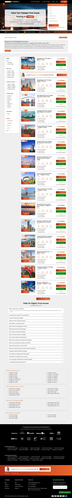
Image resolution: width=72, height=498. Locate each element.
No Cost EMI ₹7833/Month (61, 293)
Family (9, 100)
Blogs (53, 1)
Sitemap (16, 488)
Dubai (9, 113)
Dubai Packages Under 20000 (53, 402)
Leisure (9, 105)
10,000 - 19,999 (11, 71)
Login (57, 1)
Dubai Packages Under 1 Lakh (53, 405)
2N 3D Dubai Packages (13, 415)
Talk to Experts (65, 492)
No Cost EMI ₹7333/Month (61, 262)
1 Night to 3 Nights (11, 84)
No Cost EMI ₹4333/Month (61, 91)
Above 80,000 (10, 77)
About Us (7, 484)
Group (9, 102)
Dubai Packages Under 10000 (15, 402)
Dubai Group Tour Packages (14, 390)
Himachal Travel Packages (47, 448)
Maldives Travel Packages (23, 458)
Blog (6, 482)
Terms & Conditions (19, 486)
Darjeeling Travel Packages (57, 449)
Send (65, 487)
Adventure (10, 95)
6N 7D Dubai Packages (13, 418)
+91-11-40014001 (32, 484)
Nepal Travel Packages (34, 458)
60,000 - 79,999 (11, 75)
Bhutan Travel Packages (24, 456)
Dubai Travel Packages (35, 456)
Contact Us (7, 488)
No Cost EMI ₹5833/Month (61, 152)
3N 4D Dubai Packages (52, 415)
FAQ (15, 482)
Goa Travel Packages (24, 448)
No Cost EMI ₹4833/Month (61, 121)
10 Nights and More (11, 89)
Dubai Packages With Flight (14, 393)
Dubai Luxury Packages (13, 391)
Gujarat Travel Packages (35, 448)
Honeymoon (10, 103)
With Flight (10, 62)
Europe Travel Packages (47, 456)
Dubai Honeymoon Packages (14, 388)
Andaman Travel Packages (13, 448)
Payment (6, 486)
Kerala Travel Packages (12, 449)
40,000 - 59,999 (11, 74)
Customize (10, 99)
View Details (61, 67)
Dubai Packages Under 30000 (15, 404)
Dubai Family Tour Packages (53, 388)
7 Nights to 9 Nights (11, 87)
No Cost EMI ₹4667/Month (61, 106)
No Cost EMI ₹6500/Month (61, 199)
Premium (9, 107)
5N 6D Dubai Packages (52, 416)
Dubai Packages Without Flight (53, 393)
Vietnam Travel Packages (25, 460)
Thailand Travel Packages (12, 456)
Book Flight (63, 1)
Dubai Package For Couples (53, 390)
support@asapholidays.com (34, 482)
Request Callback (62, 74)
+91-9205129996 (32, 486)
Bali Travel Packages (12, 458)
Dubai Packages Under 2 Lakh (14, 407)
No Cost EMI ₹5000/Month (61, 137)
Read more (8, 50)
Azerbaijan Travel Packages (37, 460)
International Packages (35, 1)
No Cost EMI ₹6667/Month (61, 231)
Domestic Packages (46, 1)
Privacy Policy (18, 484)
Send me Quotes (53, 25)
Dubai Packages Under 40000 (53, 404)
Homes (6, 37)
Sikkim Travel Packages (34, 449)
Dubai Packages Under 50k (14, 405)
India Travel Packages (46, 449)
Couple (9, 97)
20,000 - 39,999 (11, 72)
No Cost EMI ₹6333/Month (61, 184)
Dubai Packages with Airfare (14, 395)
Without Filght (10, 64)
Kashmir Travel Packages (59, 448)
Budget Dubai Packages (52, 391)
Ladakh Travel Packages (23, 449)
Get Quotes (61, 61)
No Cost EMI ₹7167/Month (61, 247)
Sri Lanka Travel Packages (59, 458)
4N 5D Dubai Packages (13, 416)
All (8, 61)
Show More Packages (43, 298)
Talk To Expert (61, 64)
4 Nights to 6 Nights (11, 85)
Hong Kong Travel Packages (59, 456)
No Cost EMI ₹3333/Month (61, 69)
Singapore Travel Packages (46, 458)
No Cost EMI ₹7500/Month (61, 278)
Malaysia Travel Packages (13, 460)
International (10, 37)
